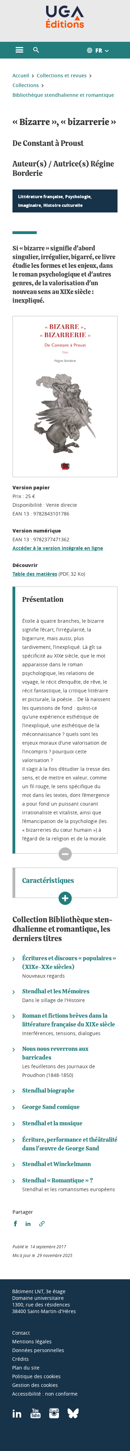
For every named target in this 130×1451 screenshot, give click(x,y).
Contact (21, 1332)
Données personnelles (38, 1350)
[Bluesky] (73, 1415)
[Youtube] (36, 1415)
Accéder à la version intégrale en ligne (57, 548)
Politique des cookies (36, 1376)
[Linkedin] (17, 1415)
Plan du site (26, 1367)
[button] (36, 50)
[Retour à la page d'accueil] (65, 17)
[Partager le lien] (42, 1223)
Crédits (20, 1359)
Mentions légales (32, 1341)
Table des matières (34, 574)
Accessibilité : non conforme (45, 1393)
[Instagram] (54, 1415)
